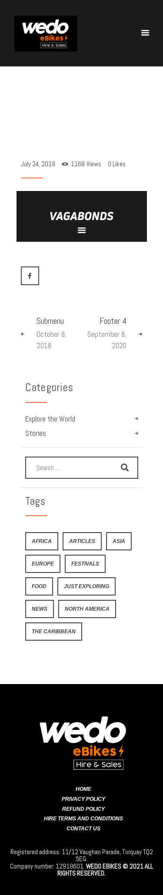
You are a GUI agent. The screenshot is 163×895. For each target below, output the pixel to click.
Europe (43, 563)
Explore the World (50, 419)
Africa (42, 541)
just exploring (86, 586)
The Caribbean (54, 631)
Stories (35, 433)
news (39, 609)
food (39, 586)
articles (82, 541)
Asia (119, 541)
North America (87, 609)
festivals (85, 563)
